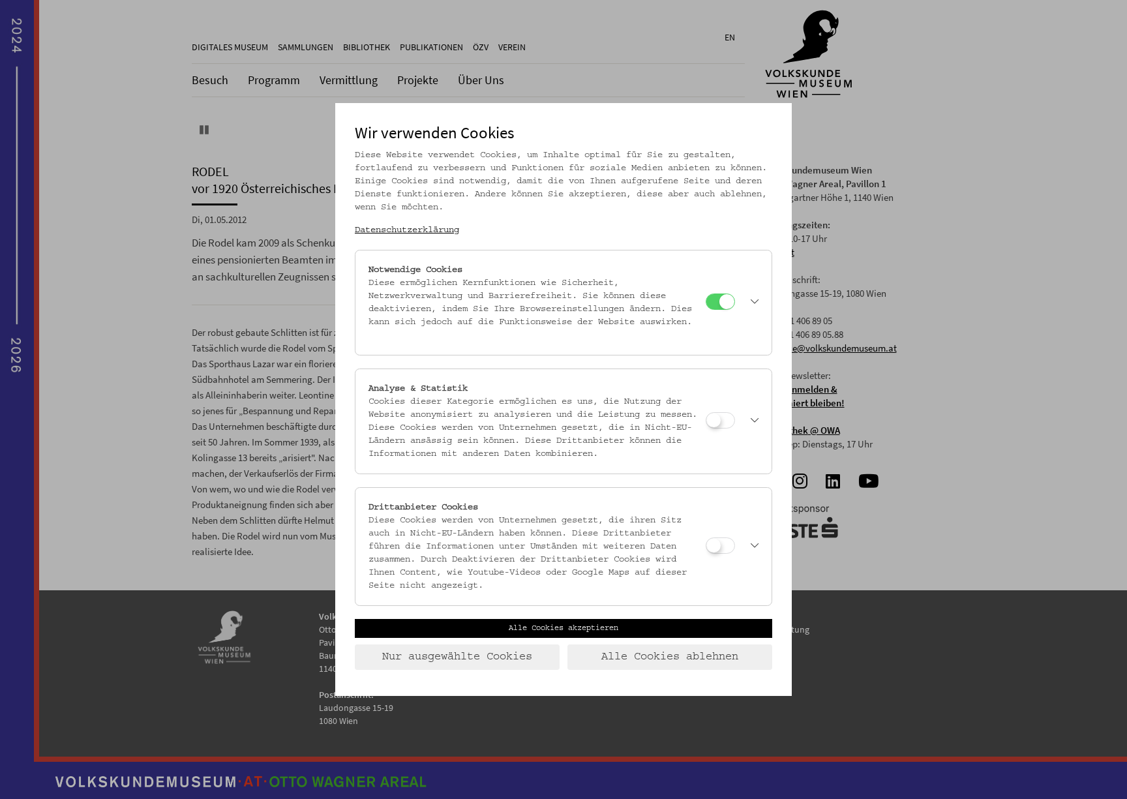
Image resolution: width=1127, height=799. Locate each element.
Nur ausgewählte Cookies (457, 656)
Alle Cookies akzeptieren (563, 628)
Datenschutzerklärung (407, 230)
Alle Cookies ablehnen (669, 656)
